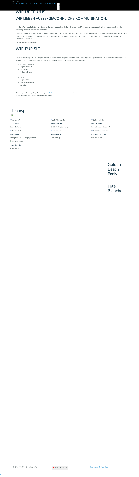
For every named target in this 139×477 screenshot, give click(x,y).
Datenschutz (103, 467)
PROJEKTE (28, 4)
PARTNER (46, 4)
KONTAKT (53, 4)
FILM (41, 4)
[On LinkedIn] (58, 9)
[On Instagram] (58, 4)
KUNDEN (35, 4)
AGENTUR (15, 4)
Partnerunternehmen (56, 93)
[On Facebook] (58, 6)
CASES (21, 4)
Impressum (94, 467)
